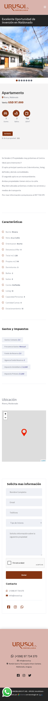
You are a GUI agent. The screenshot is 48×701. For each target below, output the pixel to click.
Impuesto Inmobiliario (16, 367)
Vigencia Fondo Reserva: (14, 360)
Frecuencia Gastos (15, 346)
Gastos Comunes (12, 340)
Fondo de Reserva (13, 353)
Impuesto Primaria (14, 374)
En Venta (7, 134)
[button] (16, 80)
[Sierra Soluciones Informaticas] (41, 695)
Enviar (24, 575)
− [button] (5, 417)
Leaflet (43, 461)
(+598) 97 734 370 (16, 590)
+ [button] (5, 413)
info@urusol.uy (15, 595)
